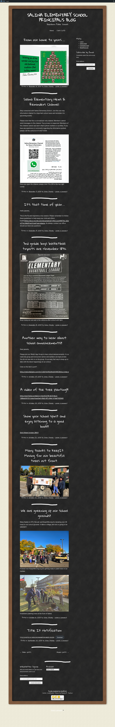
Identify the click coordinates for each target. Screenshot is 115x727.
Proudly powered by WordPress (57, 691)
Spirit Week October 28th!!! (29, 433)
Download (60, 637)
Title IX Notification (44, 630)
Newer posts (63, 652)
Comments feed (84, 45)
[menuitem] (3, 1)
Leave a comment (61, 86)
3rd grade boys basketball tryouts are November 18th (44, 246)
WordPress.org (84, 48)
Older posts (25, 652)
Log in (81, 41)
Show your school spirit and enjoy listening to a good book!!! (44, 421)
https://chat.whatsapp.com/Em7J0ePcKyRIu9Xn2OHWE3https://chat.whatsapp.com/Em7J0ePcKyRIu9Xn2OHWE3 (59, 372)
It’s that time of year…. (44, 204)
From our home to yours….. (44, 39)
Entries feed (83, 43)
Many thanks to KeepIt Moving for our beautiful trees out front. (44, 455)
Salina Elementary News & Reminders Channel (44, 102)
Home (52, 30)
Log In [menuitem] (7, 1)
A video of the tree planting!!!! (44, 389)
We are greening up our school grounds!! (44, 513)
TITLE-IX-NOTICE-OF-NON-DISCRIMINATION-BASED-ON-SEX (37, 637)
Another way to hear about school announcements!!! (44, 340)
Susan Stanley (48, 86)
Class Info (61, 30)
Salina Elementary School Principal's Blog (57, 17)
